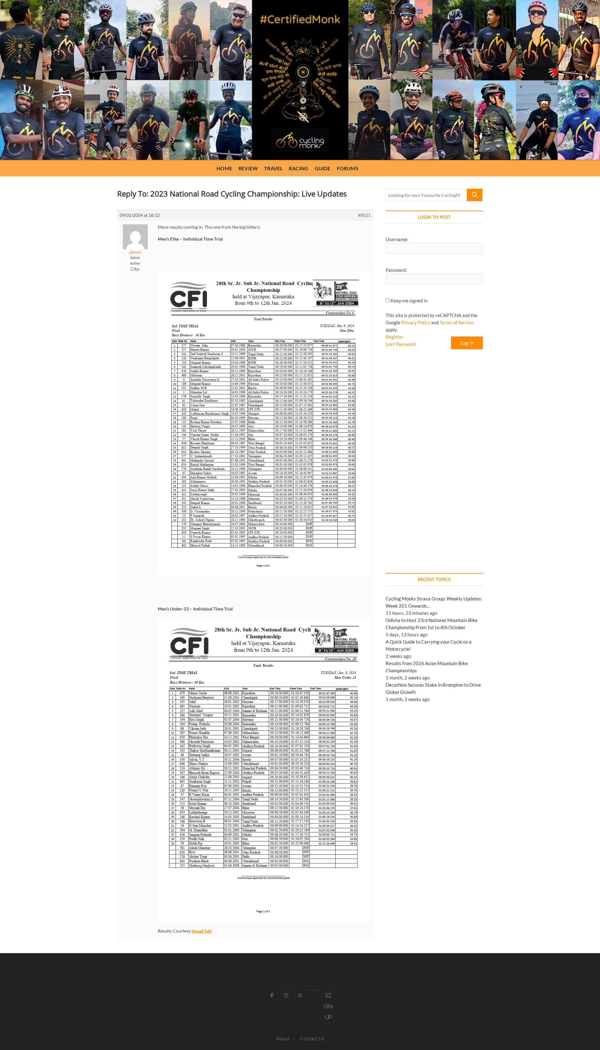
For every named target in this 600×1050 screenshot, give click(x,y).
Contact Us (312, 1038)
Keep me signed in (409, 300)
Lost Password (401, 344)
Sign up (328, 1006)
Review (248, 168)
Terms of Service (456, 322)
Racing (298, 168)
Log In (467, 343)
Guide (323, 168)
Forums (347, 168)
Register (394, 337)
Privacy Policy (415, 322)
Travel (273, 168)
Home (224, 168)
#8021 (364, 215)
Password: (396, 270)
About (283, 1038)
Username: (397, 239)
